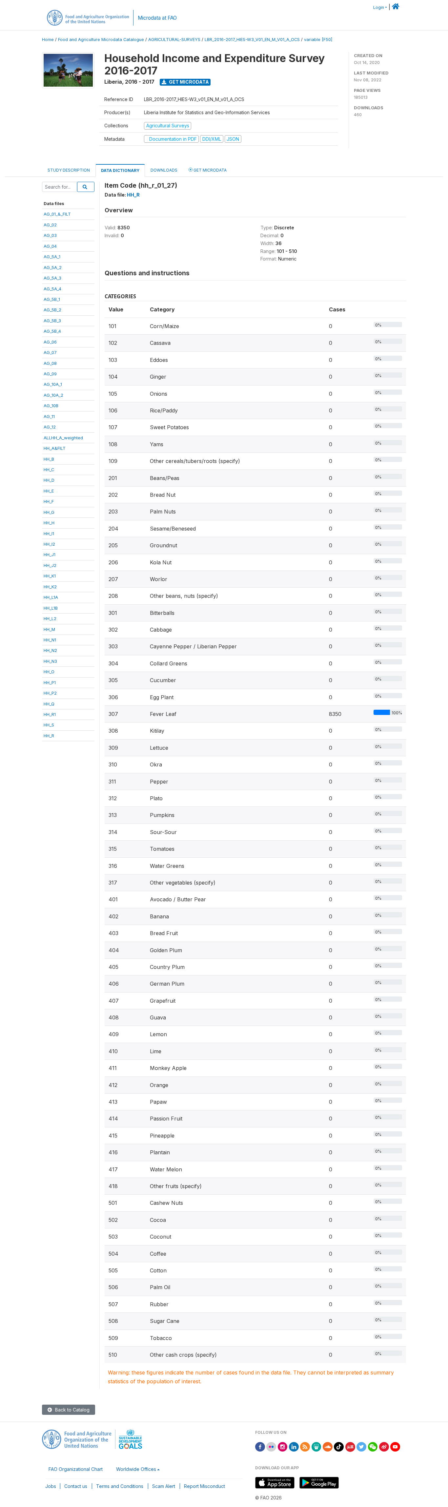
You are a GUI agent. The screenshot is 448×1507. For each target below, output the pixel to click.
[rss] (305, 1446)
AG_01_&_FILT (57, 214)
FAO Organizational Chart (76, 1469)
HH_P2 (50, 693)
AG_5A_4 (52, 288)
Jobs (50, 1486)
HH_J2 (50, 565)
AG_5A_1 (52, 256)
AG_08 (50, 363)
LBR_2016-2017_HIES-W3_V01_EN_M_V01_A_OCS (252, 39)
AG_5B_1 (52, 299)
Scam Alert (163, 1486)
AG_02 (50, 224)
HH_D (49, 480)
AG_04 (50, 246)
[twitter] (361, 1446)
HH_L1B (51, 608)
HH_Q (49, 703)
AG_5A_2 (53, 267)
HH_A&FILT (55, 448)
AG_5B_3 (52, 320)
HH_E (49, 490)
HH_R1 (50, 714)
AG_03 (50, 235)
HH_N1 (50, 639)
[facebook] (260, 1446)
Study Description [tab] (69, 170)
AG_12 (50, 426)
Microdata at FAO (157, 18)
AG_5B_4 (52, 331)
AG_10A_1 (53, 384)
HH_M (49, 629)
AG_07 (50, 352)
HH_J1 (49, 554)
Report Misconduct (204, 1486)
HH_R (49, 735)
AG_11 (49, 416)
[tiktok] (339, 1446)
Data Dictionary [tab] (120, 170)
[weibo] (384, 1446)
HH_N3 (50, 661)
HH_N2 (50, 650)
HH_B (49, 459)
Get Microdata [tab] (210, 170)
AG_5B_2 (52, 309)
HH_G (49, 512)
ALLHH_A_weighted (63, 437)
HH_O (49, 671)
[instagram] (283, 1446)
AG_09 (50, 373)
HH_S (49, 724)
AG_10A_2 (53, 395)
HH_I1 (49, 533)
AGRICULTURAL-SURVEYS (174, 39)
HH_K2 (50, 586)
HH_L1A (51, 597)
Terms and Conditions (119, 1486)
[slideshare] (316, 1446)
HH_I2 (49, 544)
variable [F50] (318, 39)
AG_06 (50, 342)
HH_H (49, 522)
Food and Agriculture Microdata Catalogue (101, 39)
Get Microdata (188, 82)
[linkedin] (294, 1446)
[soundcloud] (328, 1446)
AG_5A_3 (52, 278)
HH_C (49, 469)
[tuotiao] (350, 1446)
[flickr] (271, 1446)
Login (378, 7)
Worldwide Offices (136, 1469)
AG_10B (51, 405)
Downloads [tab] (164, 170)
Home (48, 39)
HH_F (49, 501)
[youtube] (395, 1446)
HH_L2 (50, 618)
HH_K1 (50, 575)
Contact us (75, 1486)
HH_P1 (50, 682)
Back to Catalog (72, 1410)
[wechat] (373, 1446)
